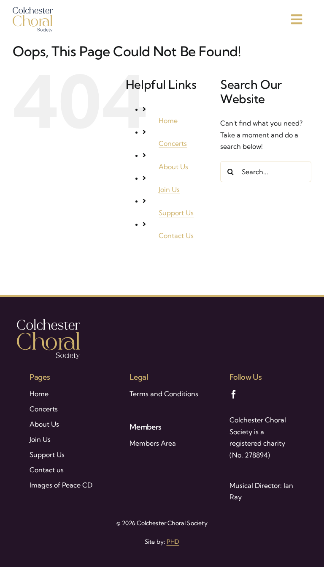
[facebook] (234, 394)
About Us (173, 166)
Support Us (176, 212)
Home (168, 120)
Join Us (169, 189)
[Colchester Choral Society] (33, 10)
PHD (173, 541)
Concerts (173, 143)
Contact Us (176, 235)
